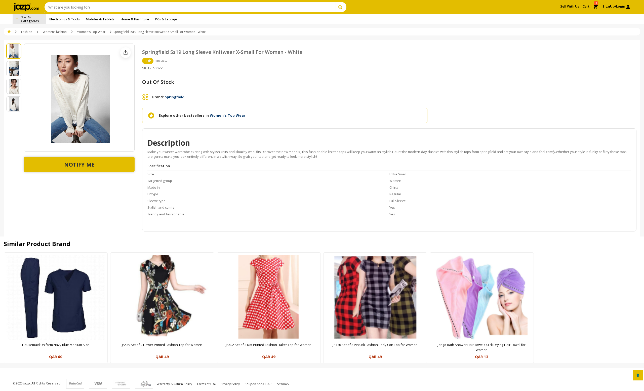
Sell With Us (569, 6)
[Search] (341, 7)
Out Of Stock (158, 82)
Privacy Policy (230, 384)
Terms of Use (206, 384)
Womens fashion (55, 32)
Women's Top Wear (91, 32)
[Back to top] (638, 375)
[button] (9, 32)
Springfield (174, 97)
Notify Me (79, 164)
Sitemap (283, 384)
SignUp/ (609, 6)
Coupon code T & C (258, 384)
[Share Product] (125, 52)
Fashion (26, 32)
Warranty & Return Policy (174, 384)
